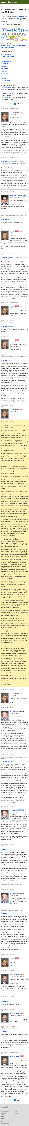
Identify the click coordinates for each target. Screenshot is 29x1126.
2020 (23, 5)
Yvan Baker (4, 78)
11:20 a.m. (3, 303)
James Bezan (4, 76)
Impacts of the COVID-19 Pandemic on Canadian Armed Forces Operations (13, 46)
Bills (16, 1111)
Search (2, 1114)
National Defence (16, 5)
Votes (16, 1113)
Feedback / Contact (5, 1120)
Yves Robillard (4, 68)
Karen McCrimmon (6, 54)
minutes (16, 20)
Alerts (2, 1116)
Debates (3, 1111)
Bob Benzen (4, 66)
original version (20, 18)
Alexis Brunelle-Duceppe (7, 56)
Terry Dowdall (4, 59)
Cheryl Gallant (4, 71)
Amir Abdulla (4, 97)
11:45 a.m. (3, 690)
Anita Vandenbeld (5, 81)
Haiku (2, 1121)
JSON (8, 1123)
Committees (8, 5)
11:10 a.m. (3, 109)
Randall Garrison (5, 64)
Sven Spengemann (6, 61)
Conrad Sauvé (4, 93)
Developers (3, 1123)
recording (4, 24)
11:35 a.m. (3, 406)
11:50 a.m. (3, 807)
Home (2, 5)
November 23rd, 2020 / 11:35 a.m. (7, 423)
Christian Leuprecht (6, 87)
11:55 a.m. (3, 1010)
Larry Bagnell (4, 73)
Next (18, 103)
